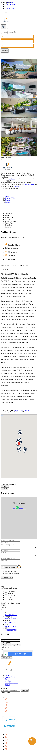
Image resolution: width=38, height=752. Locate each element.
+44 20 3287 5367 (11, 630)
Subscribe (25, 690)
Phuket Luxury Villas (21, 410)
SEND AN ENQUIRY (10, 568)
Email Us (5, 486)
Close (3, 642)
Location (8, 219)
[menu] (6, 12)
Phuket (17, 186)
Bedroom (8, 215)
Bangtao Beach (30, 184)
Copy (3, 605)
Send (8, 642)
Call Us (4, 488)
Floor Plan (8, 225)
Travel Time (9, 217)
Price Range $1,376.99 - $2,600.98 (15, 265)
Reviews (8, 227)
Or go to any (13, 412)
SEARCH (4, 50)
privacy (7, 685)
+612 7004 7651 (10, 622)
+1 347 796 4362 (11, 626)
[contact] (7, 28)
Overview (8, 213)
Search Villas (10, 8)
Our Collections (11, 4)
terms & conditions (11, 683)
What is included (10, 221)
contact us (12, 179)
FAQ (7, 6)
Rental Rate (9, 223)
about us (8, 681)
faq (6, 679)
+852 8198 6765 (10, 618)
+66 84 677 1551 (11, 615)
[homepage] (9, 672)
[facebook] (6, 706)
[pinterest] (6, 712)
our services (9, 675)
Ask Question (6, 645)
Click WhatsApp (19, 508)
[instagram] (6, 709)
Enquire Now (16, 645)
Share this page (7, 577)
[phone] (6, 697)
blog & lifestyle (10, 677)
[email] (6, 703)
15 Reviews (5, 269)
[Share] (6, 592)
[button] (19, 444)
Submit (9, 657)
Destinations (10, 2)
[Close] (2, 588)
